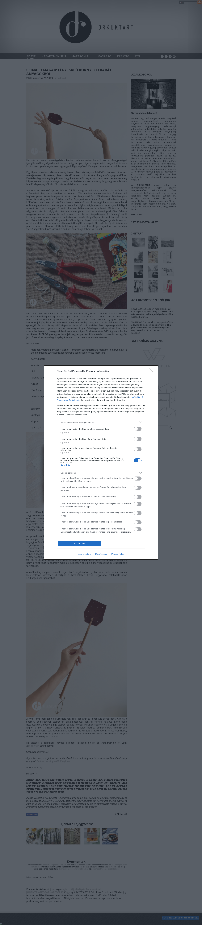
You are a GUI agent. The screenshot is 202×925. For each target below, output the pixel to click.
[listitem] (101, 422)
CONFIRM (79, 544)
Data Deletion (84, 554)
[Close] (152, 371)
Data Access (101, 554)
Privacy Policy (117, 554)
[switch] (138, 429)
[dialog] (101, 462)
